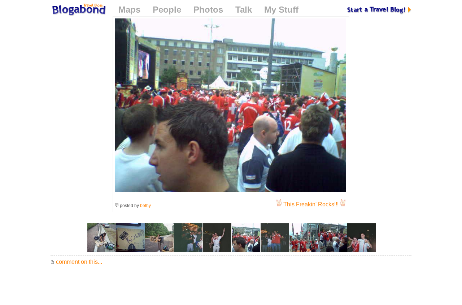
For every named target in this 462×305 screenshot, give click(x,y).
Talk (243, 9)
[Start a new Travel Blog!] (379, 9)
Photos (208, 9)
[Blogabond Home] (78, 11)
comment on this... (78, 262)
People (167, 9)
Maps (129, 9)
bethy (145, 205)
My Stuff (281, 9)
